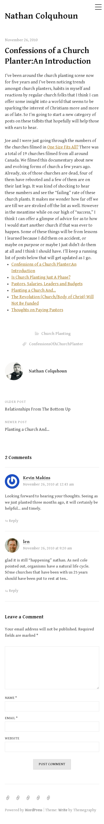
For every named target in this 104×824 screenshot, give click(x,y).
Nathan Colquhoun (41, 16)
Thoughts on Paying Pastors (37, 309)
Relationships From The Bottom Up (37, 409)
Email (11, 718)
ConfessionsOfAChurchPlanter (56, 344)
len (26, 541)
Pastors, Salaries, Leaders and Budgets (46, 283)
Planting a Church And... (33, 290)
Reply (13, 521)
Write (62, 810)
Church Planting (56, 333)
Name (11, 698)
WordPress (33, 810)
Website (12, 738)
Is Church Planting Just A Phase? (40, 277)
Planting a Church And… (27, 429)
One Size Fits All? (62, 147)
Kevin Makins (36, 477)
